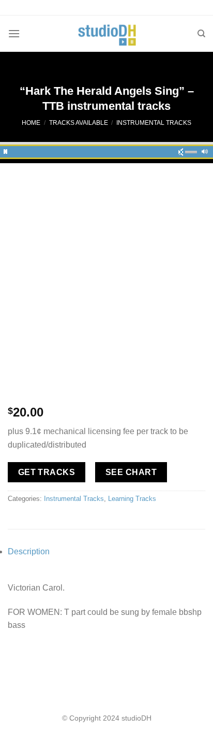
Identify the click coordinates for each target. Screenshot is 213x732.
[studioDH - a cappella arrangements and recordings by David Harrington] (106, 34)
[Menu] (14, 33)
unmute (184, 150)
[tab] (106, 551)
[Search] (201, 34)
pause (5, 150)
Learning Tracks (132, 499)
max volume (204, 150)
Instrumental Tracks (153, 122)
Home (31, 122)
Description (29, 551)
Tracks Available (78, 122)
